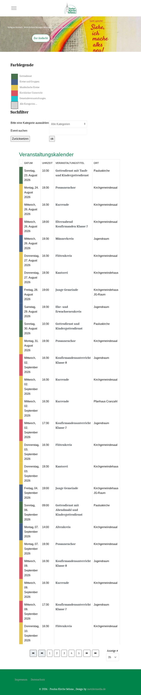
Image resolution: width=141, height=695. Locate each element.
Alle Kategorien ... (28, 103)
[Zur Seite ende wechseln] (95, 653)
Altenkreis (63, 527)
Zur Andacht (41, 38)
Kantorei (62, 273)
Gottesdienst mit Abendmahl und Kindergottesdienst (69, 510)
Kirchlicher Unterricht (31, 92)
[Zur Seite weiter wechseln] (86, 653)
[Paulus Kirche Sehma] (70, 8)
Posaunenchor (66, 187)
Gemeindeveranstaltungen (33, 98)
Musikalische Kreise (29, 87)
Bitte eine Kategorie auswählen (30, 122)
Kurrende (62, 205)
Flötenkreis (64, 256)
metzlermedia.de (96, 689)
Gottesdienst (26, 76)
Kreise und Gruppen (29, 81)
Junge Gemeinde (67, 290)
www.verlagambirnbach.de (63, 27)
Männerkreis (65, 239)
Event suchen (19, 130)
